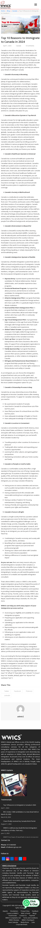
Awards (5, 911)
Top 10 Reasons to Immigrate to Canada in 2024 (19, 805)
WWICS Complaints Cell (13, 918)
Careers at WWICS (12, 913)
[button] (35, 4)
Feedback (35, 911)
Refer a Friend (25, 913)
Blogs (35, 913)
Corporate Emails (21, 924)
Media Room (25, 922)
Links (33, 922)
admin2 (20, 716)
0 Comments (30, 46)
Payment (32, 916)
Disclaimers (14, 911)
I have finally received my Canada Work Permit (19, 821)
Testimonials (12, 916)
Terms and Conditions (30, 918)
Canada (18, 46)
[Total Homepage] (12, 740)
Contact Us (23, 916)
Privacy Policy (25, 911)
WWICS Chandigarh (28, 920)
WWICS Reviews (14, 920)
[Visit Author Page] (20, 709)
